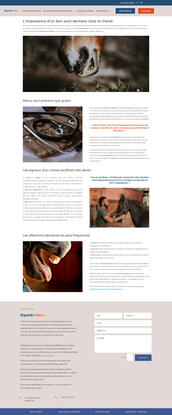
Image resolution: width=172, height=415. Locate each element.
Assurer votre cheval (32, 11)
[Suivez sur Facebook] (137, 2)
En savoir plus (102, 11)
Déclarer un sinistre (85, 11)
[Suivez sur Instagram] (141, 2)
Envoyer (143, 357)
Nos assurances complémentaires (57, 11)
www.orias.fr (48, 355)
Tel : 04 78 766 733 (127, 3)
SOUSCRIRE (146, 11)
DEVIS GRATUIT (125, 11)
